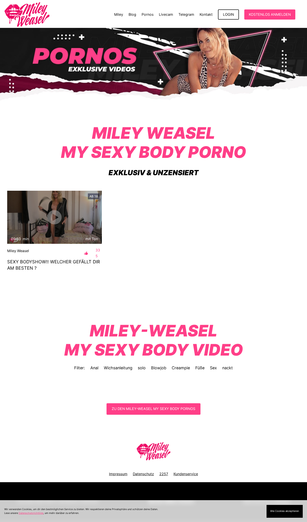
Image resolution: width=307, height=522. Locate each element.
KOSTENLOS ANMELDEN (270, 14)
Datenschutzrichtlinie (31, 513)
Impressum (118, 474)
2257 (163, 474)
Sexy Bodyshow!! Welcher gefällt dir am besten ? (53, 265)
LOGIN (228, 14)
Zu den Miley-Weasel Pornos (153, 409)
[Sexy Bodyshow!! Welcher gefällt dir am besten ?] (54, 217)
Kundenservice (186, 474)
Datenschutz (143, 474)
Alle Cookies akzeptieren (284, 511)
